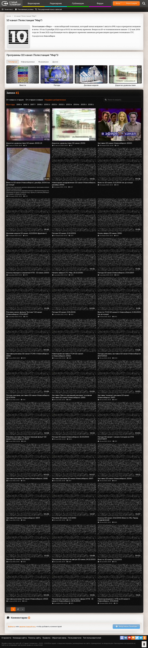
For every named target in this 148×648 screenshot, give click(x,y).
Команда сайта (20, 638)
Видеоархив (34, 3)
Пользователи (74, 638)
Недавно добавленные (55, 100)
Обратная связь (59, 638)
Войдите (11, 626)
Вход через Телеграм (128, 626)
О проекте (6, 638)
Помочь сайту (34, 638)
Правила (46, 638)
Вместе (23, 85)
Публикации (78, 3)
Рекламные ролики (25, 9)
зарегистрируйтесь (27, 626)
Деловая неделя (91, 85)
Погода (57, 85)
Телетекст (8, 9)
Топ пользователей (92, 638)
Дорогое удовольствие (125, 85)
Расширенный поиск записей (50, 9)
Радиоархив (56, 3)
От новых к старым (15, 100)
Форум (100, 3)
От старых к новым (34, 100)
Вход (118, 3)
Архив (9, 16)
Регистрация (131, 3)
